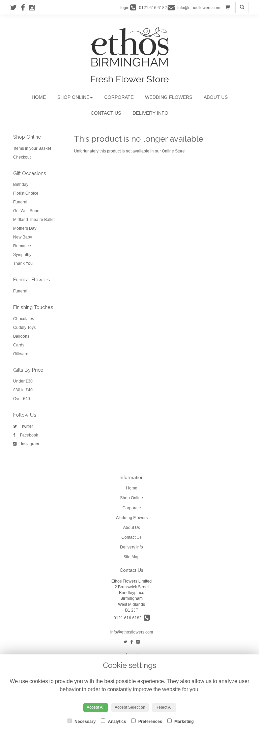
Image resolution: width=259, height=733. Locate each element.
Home (39, 97)
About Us (216, 97)
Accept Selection (130, 707)
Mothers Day (24, 228)
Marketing (183, 721)
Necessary (85, 721)
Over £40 (21, 398)
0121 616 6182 (129, 618)
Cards (18, 345)
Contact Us (106, 113)
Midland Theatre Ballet (34, 219)
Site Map (131, 557)
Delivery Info (150, 113)
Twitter (26, 426)
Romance (22, 246)
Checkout (22, 157)
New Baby (22, 237)
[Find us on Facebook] (25, 7)
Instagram (29, 444)
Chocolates (23, 318)
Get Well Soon (26, 210)
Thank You (23, 263)
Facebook (28, 435)
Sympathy (22, 254)
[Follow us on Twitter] (15, 7)
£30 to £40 (23, 390)
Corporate (119, 97)
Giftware (20, 353)
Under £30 (23, 381)
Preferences (149, 721)
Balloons (21, 336)
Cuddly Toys (24, 327)
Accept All (96, 707)
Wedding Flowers (168, 97)
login (125, 7)
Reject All (164, 707)
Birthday (20, 184)
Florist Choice (25, 193)
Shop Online (73, 97)
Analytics (116, 721)
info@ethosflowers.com (131, 632)
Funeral (20, 202)
